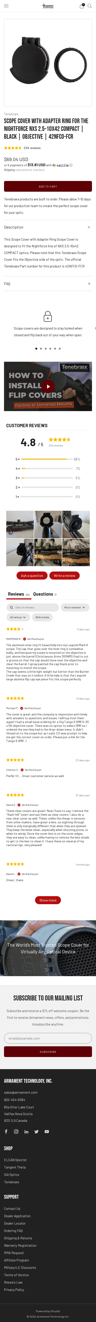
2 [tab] (41, 349)
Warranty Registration (20, 1245)
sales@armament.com (21, 1092)
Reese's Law (13, 1282)
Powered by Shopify (48, 1311)
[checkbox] (42, 617)
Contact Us (12, 1208)
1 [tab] (36, 349)
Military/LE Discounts (20, 1267)
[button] (38, 165)
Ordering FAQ (13, 1231)
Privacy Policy (14, 1290)
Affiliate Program (16, 1260)
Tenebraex (11, 1182)
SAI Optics (11, 1175)
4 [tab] (50, 349)
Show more (48, 900)
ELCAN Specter (15, 1160)
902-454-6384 (14, 1100)
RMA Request (14, 1253)
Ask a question (32, 575)
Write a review (64, 575)
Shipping (9, 170)
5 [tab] (55, 349)
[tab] (44, 594)
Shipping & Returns (18, 1238)
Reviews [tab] (19, 594)
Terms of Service (16, 1275)
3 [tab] (46, 349)
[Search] (90, 6)
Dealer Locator (15, 1223)
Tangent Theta (15, 1167)
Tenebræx (11, 114)
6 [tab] (60, 349)
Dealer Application (17, 1216)
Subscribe (48, 1051)
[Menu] (6, 6)
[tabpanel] (48, 756)
